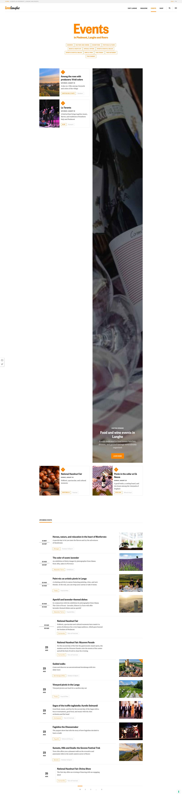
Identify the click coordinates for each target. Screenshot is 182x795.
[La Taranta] (49, 113)
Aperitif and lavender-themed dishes (70, 599)
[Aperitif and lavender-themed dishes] (131, 604)
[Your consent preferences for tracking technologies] (178, 791)
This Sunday (91, 56)
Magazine (143, 8)
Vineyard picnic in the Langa (66, 684)
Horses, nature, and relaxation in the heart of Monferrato (79, 536)
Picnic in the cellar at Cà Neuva (125, 475)
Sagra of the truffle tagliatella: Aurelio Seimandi (75, 705)
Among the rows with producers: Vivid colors (72, 78)
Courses (70, 45)
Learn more (117, 456)
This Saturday (111, 52)
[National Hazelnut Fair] (49, 481)
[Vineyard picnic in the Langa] (131, 689)
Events (153, 8)
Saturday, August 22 (68, 83)
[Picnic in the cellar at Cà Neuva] (103, 481)
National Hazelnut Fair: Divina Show (74, 768)
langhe (12, 8)
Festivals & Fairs (109, 45)
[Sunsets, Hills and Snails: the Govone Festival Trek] (131, 752)
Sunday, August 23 (67, 477)
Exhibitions (96, 45)
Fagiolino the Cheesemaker (65, 726)
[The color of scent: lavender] (131, 562)
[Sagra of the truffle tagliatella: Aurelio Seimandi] (131, 710)
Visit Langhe (132, 8)
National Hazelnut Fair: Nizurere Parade (76, 642)
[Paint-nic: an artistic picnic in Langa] (131, 583)
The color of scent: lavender (66, 557)
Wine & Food (89, 52)
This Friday (99, 52)
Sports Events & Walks (105, 49)
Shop (161, 8)
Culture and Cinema (82, 45)
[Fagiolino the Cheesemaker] (131, 731)
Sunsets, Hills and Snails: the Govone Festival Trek (76, 747)
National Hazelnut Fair (71, 473)
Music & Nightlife (75, 49)
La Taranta (66, 107)
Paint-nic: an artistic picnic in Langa (70, 578)
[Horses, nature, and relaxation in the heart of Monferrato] (131, 541)
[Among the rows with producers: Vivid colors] (49, 82)
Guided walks (59, 663)
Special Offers (89, 49)
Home (7, 1)
